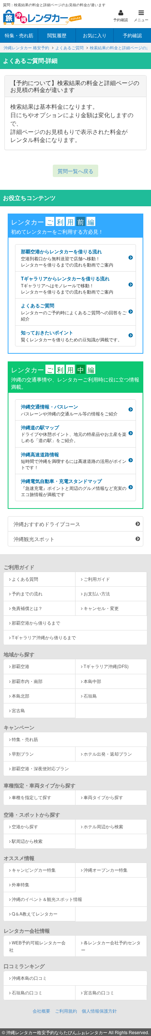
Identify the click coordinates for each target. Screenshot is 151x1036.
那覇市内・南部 (27, 681)
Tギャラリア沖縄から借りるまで (44, 637)
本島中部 (92, 681)
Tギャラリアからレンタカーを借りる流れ (67, 285)
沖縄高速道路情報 (73, 461)
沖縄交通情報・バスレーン (69, 410)
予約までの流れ (27, 593)
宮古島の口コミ (99, 992)
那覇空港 (20, 666)
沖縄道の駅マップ (73, 434)
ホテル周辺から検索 (103, 826)
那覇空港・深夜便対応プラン (40, 768)
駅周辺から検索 (27, 841)
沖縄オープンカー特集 (106, 870)
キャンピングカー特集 (34, 870)
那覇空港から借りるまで (36, 622)
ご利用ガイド (97, 579)
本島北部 (20, 695)
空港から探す (25, 826)
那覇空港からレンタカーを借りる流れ (67, 258)
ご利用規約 (66, 1011)
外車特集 (20, 884)
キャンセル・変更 (101, 608)
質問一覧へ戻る (75, 170)
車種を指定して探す (31, 797)
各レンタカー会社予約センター (111, 945)
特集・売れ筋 (25, 739)
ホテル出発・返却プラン (108, 754)
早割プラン (23, 754)
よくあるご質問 (73, 312)
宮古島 (18, 710)
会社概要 (41, 1011)
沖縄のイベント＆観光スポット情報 (47, 899)
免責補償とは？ (27, 608)
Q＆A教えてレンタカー (35, 913)
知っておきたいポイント (71, 335)
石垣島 (90, 695)
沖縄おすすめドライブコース (47, 523)
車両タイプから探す (103, 797)
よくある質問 (25, 579)
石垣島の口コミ (27, 992)
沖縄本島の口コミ (29, 978)
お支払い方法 (97, 593)
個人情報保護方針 (99, 1011)
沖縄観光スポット (34, 538)
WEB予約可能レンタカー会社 (37, 945)
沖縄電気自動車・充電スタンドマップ (73, 487)
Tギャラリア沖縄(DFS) (106, 666)
